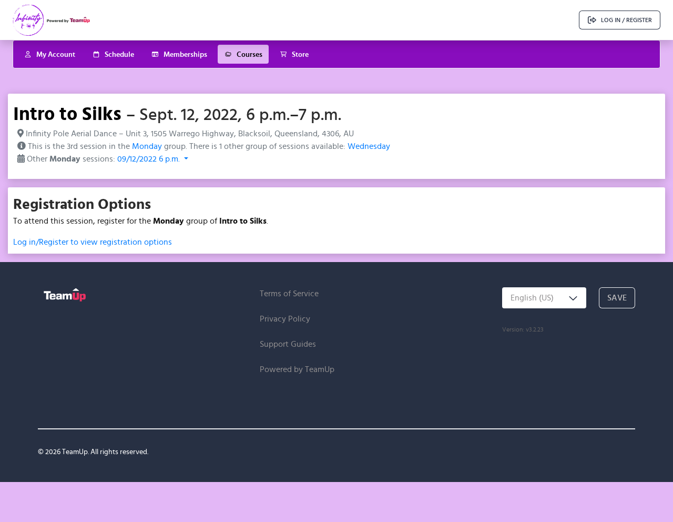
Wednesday (369, 146)
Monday (147, 146)
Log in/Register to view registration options (92, 241)
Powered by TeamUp (297, 369)
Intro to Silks (67, 113)
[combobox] (544, 297)
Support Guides (288, 343)
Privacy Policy (285, 318)
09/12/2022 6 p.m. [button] (149, 158)
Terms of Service (289, 293)
